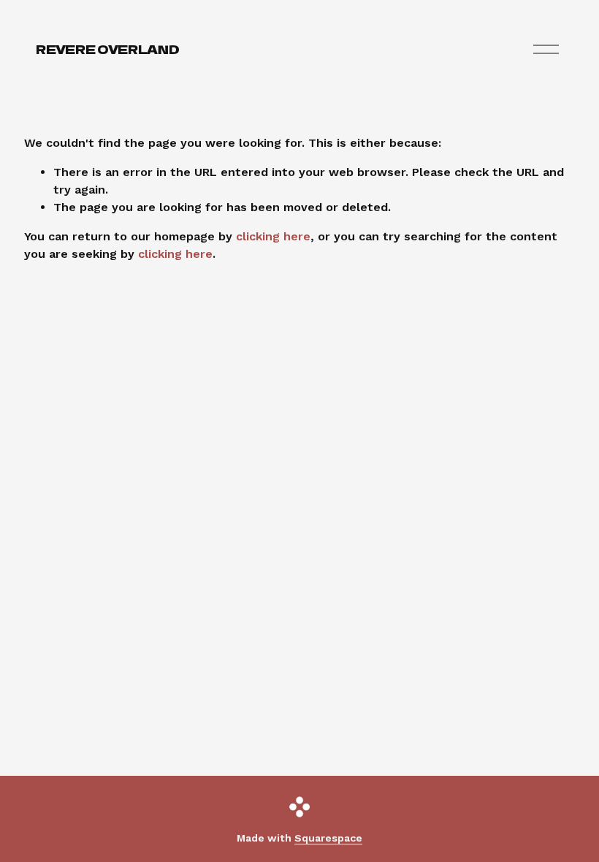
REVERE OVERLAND (107, 49)
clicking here (273, 236)
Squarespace (328, 838)
